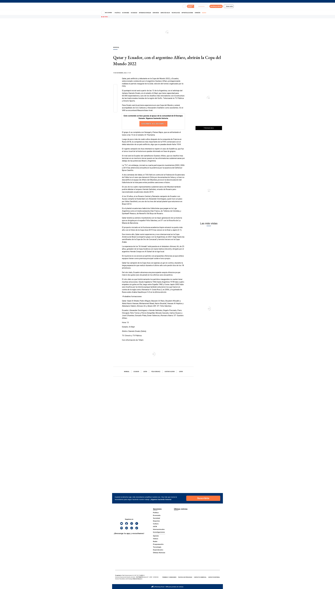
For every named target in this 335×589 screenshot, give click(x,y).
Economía (125, 12)
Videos (155, 538)
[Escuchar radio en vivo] (201, 6)
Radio (204, 12)
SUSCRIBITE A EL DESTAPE (152, 124)
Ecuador (136, 371)
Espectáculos (165, 12)
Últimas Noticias (159, 552)
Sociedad (134, 12)
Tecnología (176, 12)
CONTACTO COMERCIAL (200, 577)
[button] (115, 87)
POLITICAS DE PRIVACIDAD (185, 577)
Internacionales (145, 12)
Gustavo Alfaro (170, 371)
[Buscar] (184, 6)
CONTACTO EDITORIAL (214, 577)
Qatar (145, 371)
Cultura (156, 524)
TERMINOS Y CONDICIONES (169, 577)
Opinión (197, 12)
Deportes (156, 12)
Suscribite (203, 498)
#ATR (155, 526)
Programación (158, 544)
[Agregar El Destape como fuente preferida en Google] (184, 73)
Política (117, 12)
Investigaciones (187, 12)
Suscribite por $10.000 (216, 6)
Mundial (126, 371)
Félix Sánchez (155, 371)
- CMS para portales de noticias (169, 586)
